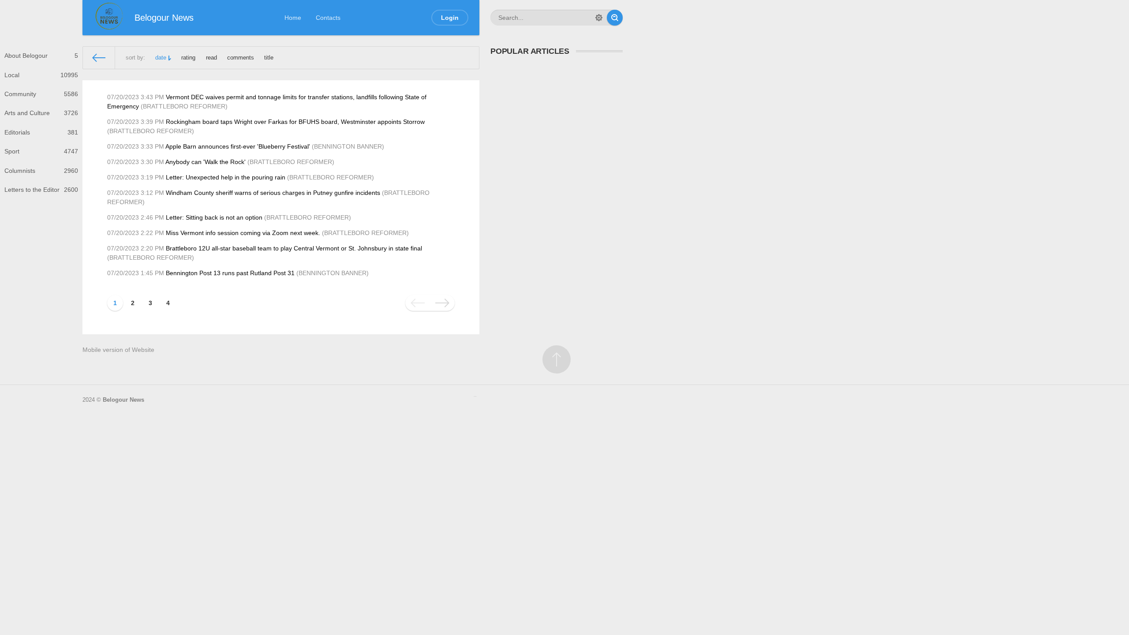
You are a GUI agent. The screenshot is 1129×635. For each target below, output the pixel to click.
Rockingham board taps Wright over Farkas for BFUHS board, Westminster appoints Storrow (295, 121)
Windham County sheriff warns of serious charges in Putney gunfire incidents (273, 192)
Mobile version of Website (118, 349)
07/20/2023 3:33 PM (135, 146)
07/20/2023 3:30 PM (135, 161)
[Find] (615, 18)
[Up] (556, 359)
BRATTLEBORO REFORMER (184, 106)
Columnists (41, 170)
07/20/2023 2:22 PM (135, 232)
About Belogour (41, 55)
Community (41, 93)
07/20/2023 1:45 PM (135, 272)
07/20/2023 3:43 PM (135, 97)
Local (41, 74)
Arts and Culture (41, 112)
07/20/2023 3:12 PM (135, 192)
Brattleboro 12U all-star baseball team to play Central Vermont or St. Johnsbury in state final (294, 248)
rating (188, 58)
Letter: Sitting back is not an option (214, 217)
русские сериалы (475, 396)
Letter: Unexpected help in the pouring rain (225, 177)
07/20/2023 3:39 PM (135, 121)
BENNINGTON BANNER (348, 146)
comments (240, 58)
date (160, 58)
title (268, 58)
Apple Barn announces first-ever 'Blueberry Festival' (237, 146)
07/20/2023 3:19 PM (135, 177)
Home (292, 17)
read (211, 58)
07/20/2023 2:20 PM (135, 248)
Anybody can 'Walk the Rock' (205, 161)
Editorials (41, 132)
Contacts (328, 17)
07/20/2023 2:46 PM (135, 217)
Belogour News (123, 400)
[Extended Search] (599, 18)
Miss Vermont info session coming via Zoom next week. (243, 232)
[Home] (99, 58)
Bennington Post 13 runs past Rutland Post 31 (230, 272)
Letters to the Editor (41, 189)
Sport (41, 151)
